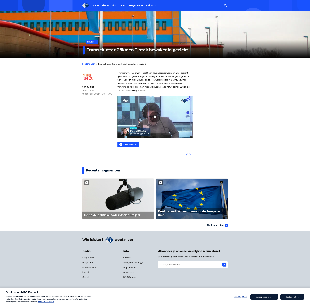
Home (96, 5)
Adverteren (129, 272)
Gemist (123, 5)
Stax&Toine (88, 87)
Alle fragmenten (215, 225)
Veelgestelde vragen (133, 263)
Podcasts (151, 5)
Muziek (85, 272)
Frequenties (88, 258)
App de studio (130, 267)
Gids (114, 5)
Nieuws (105, 5)
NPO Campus (129, 277)
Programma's (136, 5)
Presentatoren (89, 267)
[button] (225, 5)
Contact (127, 258)
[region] (155, 117)
